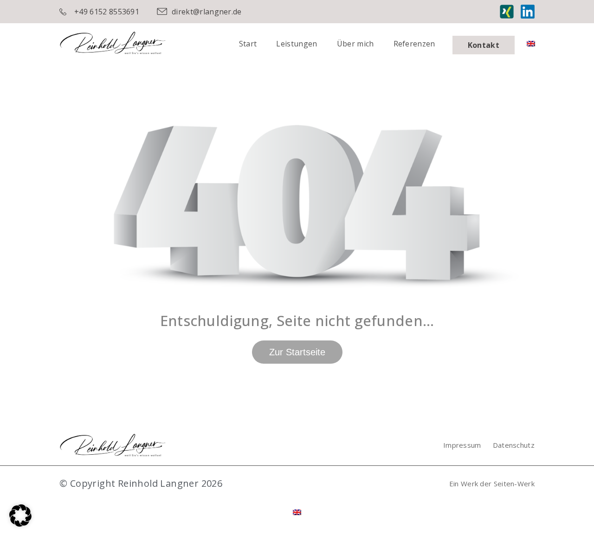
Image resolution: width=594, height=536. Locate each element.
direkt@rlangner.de (207, 12)
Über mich (355, 44)
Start (248, 44)
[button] (20, 515)
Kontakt (483, 45)
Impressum (462, 445)
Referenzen (414, 44)
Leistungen (296, 44)
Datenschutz (514, 445)
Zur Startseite (297, 352)
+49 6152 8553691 (106, 12)
